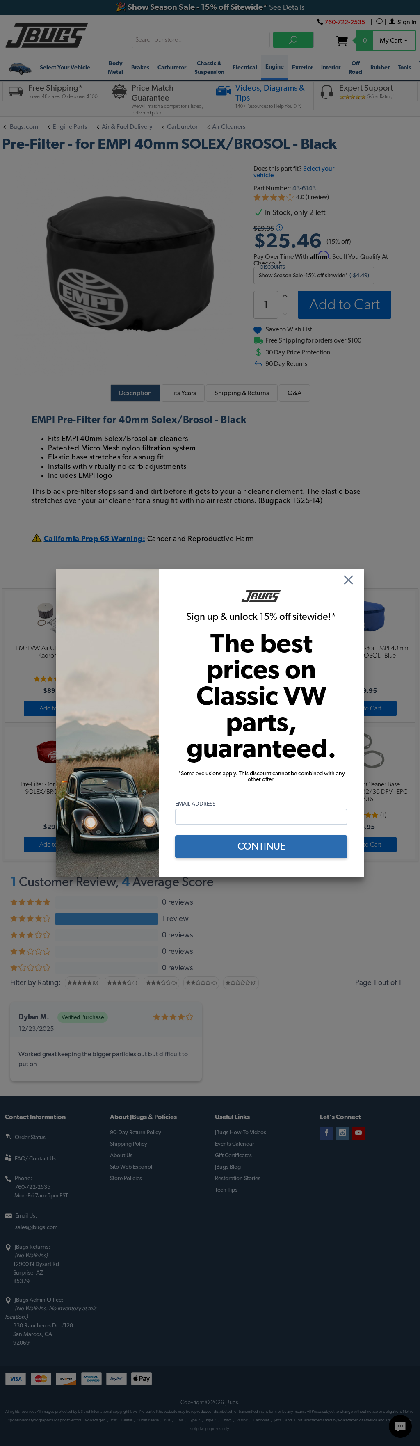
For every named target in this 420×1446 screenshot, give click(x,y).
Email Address (195, 804)
